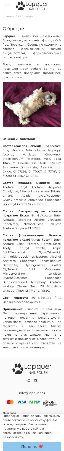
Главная (8, 16)
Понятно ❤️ (32, 446)
